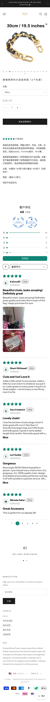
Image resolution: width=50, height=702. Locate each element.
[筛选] (6, 266)
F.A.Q (5, 616)
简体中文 (34, 674)
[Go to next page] (38, 523)
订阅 (9, 601)
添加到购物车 (25, 122)
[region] (25, 551)
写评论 (25, 258)
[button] (9, 139)
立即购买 (25, 130)
